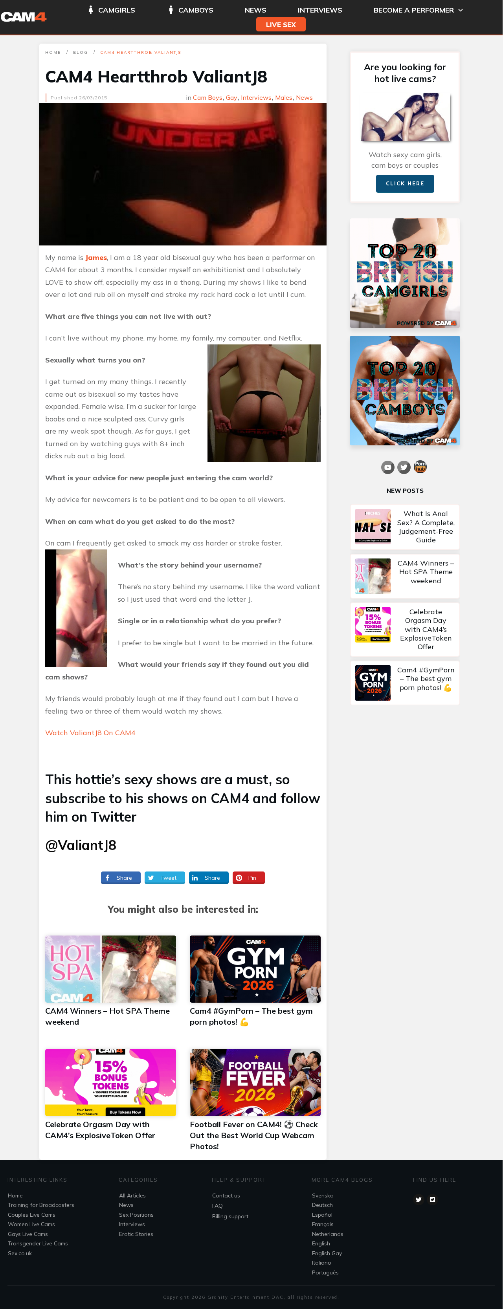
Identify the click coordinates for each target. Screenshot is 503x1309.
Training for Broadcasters (41, 1204)
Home (15, 1195)
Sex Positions (136, 1214)
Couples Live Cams (31, 1214)
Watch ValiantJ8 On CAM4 (90, 732)
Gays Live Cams (28, 1234)
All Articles (132, 1195)
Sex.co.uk (20, 1253)
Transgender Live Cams (38, 1243)
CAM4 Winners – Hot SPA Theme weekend (405, 576)
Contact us (226, 1195)
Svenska (323, 1195)
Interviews (256, 97)
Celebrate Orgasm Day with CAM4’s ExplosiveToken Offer (405, 629)
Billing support (230, 1216)
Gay (231, 97)
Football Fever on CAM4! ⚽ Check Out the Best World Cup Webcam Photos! (254, 1135)
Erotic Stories (136, 1234)
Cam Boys (207, 97)
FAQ (217, 1205)
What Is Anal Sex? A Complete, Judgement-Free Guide (405, 527)
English (321, 1243)
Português (325, 1272)
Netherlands (327, 1234)
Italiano (321, 1262)
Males (283, 97)
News (304, 97)
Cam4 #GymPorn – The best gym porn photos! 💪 (405, 683)
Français (323, 1224)
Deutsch (322, 1204)
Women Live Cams (31, 1224)
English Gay (327, 1253)
